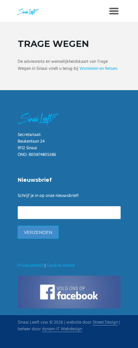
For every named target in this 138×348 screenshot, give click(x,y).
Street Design (105, 322)
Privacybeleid (30, 265)
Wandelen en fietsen (98, 68)
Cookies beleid (61, 265)
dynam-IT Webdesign (62, 329)
